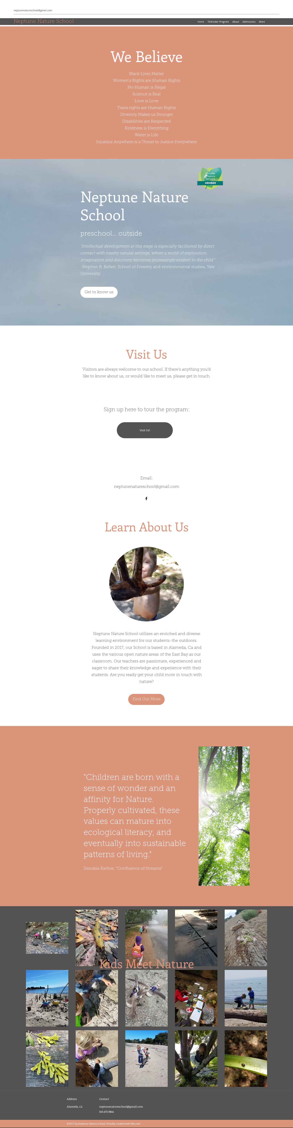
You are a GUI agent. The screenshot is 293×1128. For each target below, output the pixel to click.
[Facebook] (146, 498)
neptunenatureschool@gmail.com (33, 10)
